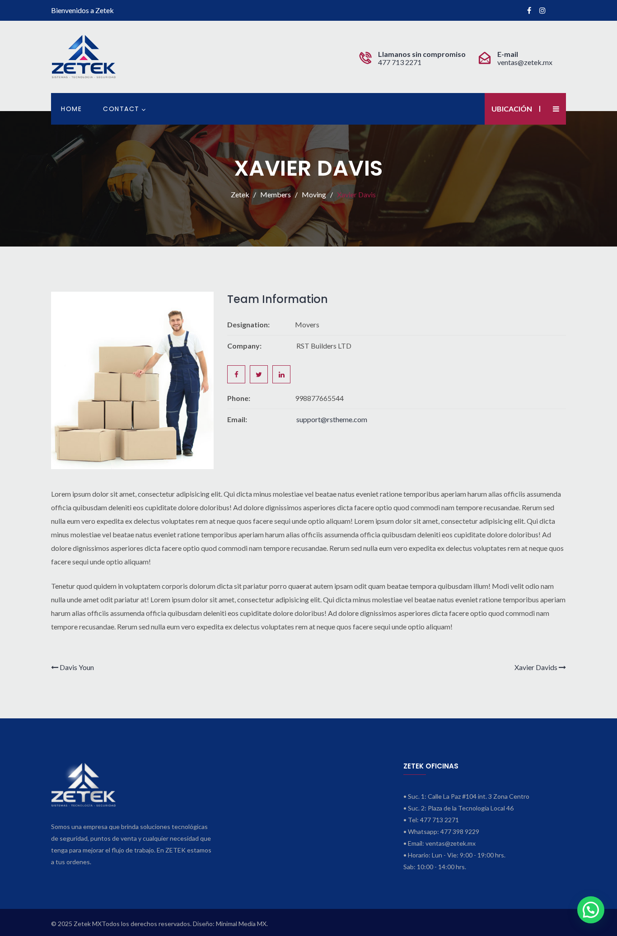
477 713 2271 (400, 62)
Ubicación (511, 108)
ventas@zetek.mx (524, 62)
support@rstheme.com (331, 419)
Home (71, 108)
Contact (121, 108)
